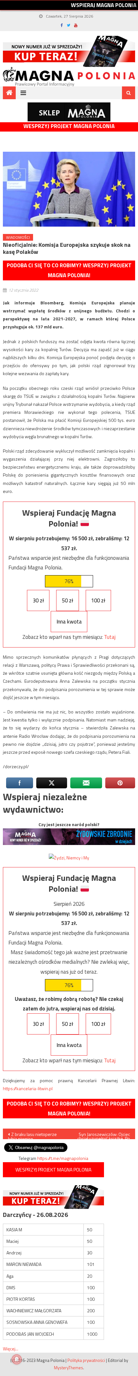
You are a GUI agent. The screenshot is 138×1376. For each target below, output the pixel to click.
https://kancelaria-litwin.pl (28, 1088)
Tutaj (110, 637)
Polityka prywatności (86, 1360)
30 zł (38, 600)
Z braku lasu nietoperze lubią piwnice (32, 1135)
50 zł (67, 600)
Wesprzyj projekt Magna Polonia (69, 126)
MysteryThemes (68, 1367)
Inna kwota (69, 621)
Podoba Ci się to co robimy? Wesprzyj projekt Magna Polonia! (69, 270)
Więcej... (10, 1348)
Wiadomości (18, 237)
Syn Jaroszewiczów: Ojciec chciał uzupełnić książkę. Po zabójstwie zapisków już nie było (103, 1135)
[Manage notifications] (17, 1359)
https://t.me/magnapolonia (62, 1158)
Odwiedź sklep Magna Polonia (69, 111)
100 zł (98, 600)
